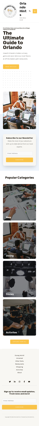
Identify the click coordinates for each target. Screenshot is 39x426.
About (19, 372)
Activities (19, 370)
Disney (10, 294)
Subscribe (20, 159)
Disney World (19, 355)
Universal (19, 358)
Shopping (19, 367)
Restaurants (19, 364)
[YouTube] (29, 382)
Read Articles (11, 66)
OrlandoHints (23, 9)
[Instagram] (19, 382)
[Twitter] (10, 382)
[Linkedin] (15, 382)
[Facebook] (24, 382)
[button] (19, 342)
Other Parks (19, 361)
